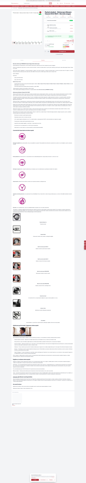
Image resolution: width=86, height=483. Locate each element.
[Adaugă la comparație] (48, 51)
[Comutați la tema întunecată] (58, 3)
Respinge (50, 479)
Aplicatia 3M (16, 377)
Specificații (64, 60)
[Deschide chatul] (85, 244)
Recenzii (22, 60)
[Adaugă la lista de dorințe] (45, 51)
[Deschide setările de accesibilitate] (85, 241)
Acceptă (35, 479)
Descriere (43, 60)
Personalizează (43, 479)
